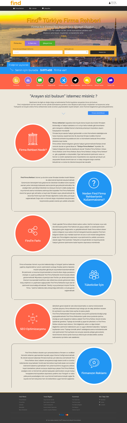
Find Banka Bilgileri (77, 404)
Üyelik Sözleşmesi (48, 404)
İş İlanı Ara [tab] (32, 43)
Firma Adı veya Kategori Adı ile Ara (23, 49)
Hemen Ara (102, 52)
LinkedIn (102, 404)
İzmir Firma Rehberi (69, 152)
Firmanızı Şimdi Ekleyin (98, 113)
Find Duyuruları (76, 402)
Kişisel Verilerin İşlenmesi (50, 407)
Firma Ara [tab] (17, 43)
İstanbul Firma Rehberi (93, 149)
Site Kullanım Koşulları (49, 402)
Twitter (102, 402)
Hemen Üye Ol (76, 409)
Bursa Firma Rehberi (84, 152)
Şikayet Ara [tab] (47, 43)
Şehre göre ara (68, 49)
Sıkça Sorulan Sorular (49, 399)
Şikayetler (47, 8)
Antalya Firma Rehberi (99, 152)
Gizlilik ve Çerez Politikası (50, 409)
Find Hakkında (75, 399)
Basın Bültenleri (23, 409)
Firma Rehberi (19, 8)
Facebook (102, 399)
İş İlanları (34, 8)
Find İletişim (75, 407)
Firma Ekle (21, 402)
